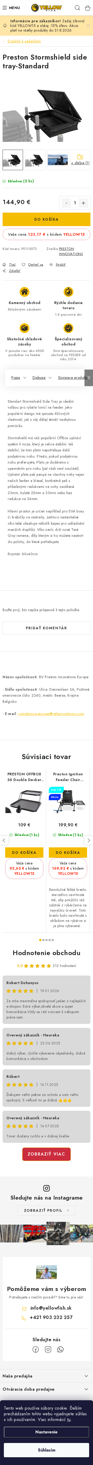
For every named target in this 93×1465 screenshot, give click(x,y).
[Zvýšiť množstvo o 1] (83, 203)
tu (69, 1420)
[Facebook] (36, 1349)
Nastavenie (46, 1432)
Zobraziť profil (43, 1210)
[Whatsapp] (60, 1349)
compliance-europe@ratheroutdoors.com (51, 713)
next (88, 840)
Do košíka (46, 219)
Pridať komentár (46, 628)
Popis (15, 377)
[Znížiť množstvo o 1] (66, 203)
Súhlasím (46, 1450)
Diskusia (39, 377)
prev (4, 840)
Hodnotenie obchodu (46, 953)
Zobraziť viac (46, 1154)
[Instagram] (48, 1349)
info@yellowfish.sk (51, 1308)
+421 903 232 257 (51, 1317)
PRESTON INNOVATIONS (71, 251)
